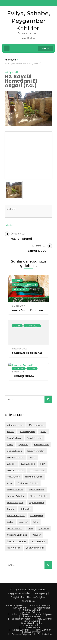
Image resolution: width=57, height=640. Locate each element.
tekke (35, 522)
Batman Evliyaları (21, 618)
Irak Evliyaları (13, 476)
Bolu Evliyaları (45, 618)
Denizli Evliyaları (34, 438)
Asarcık (18, 368)
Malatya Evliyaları (38, 496)
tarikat (10, 522)
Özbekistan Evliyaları (17, 535)
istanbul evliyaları (33, 476)
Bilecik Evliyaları (27, 431)
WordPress (28, 601)
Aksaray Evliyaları (32, 609)
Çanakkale (43, 528)
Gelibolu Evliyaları (15, 470)
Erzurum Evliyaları (35, 451)
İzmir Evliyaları (43, 629)
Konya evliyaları (36, 489)
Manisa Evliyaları (15, 502)
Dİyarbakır (23, 444)
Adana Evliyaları (14, 605)
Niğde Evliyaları (36, 502)
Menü (45, 48)
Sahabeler (26, 509)
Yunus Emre (20, 289)
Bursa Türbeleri (14, 438)
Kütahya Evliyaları (15, 496)
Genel (17, 280)
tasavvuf (23, 522)
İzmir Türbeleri (13, 547)
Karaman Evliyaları (25, 284)
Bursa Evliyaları (32, 621)
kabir (9, 483)
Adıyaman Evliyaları (40, 605)
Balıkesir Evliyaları (32, 616)
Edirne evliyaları (41, 444)
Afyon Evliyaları (42, 607)
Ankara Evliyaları (20, 614)
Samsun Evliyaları (16, 515)
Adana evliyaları (15, 425)
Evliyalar (11, 464)
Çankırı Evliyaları (31, 625)
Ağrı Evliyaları (20, 607)
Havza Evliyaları (37, 470)
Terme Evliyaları (14, 528)
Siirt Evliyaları (36, 515)
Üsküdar (36, 535)
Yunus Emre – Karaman (27, 310)
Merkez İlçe (32, 325)
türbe (30, 528)
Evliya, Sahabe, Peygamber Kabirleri (28, 21)
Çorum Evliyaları (32, 627)
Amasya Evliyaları (31, 612)
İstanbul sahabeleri (16, 541)
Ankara (10, 431)
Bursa (43, 431)
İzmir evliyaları (38, 541)
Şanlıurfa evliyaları (35, 547)
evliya (32, 457)
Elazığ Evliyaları (14, 451)
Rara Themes (28, 597)
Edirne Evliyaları (21, 629)
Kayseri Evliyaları (15, 489)
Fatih (42, 464)
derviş (10, 444)
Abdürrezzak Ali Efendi (27, 353)
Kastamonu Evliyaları (28, 483)
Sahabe (11, 509)
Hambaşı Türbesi (23, 376)
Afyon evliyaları (36, 425)
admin (9, 225)
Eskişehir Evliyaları (15, 457)
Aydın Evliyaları (44, 614)
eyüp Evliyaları (28, 464)
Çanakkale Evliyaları (31, 623)
